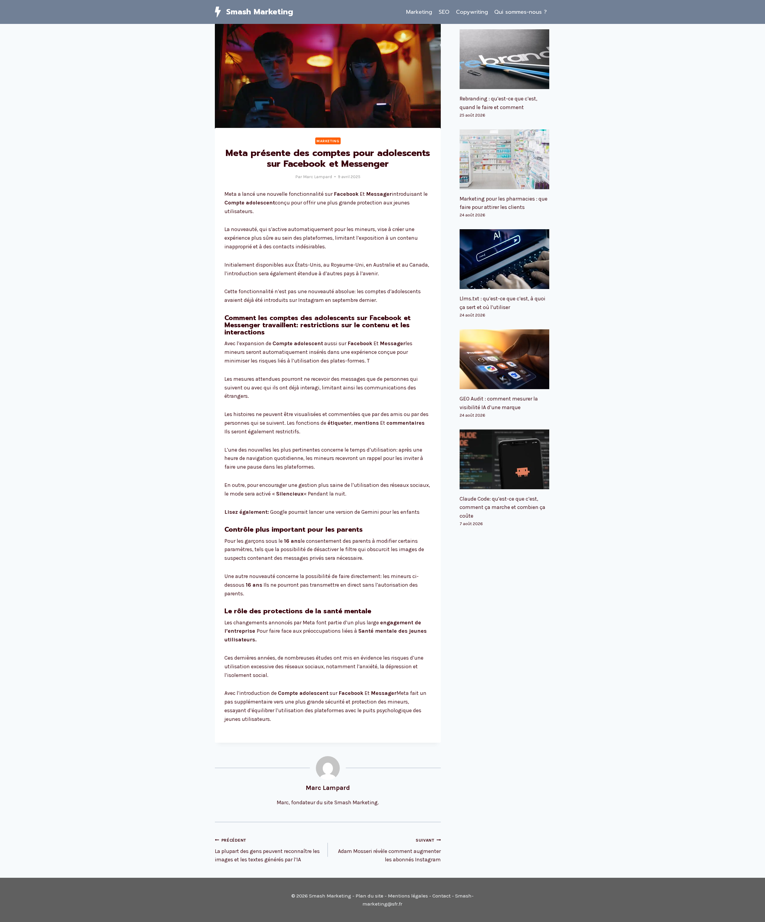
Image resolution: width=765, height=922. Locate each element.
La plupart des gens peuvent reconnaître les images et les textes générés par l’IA (267, 850)
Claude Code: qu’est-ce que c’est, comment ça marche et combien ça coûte (502, 507)
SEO (444, 12)
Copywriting (472, 12)
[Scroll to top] (751, 911)
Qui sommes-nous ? (520, 12)
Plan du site (369, 896)
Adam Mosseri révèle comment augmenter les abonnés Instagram (389, 850)
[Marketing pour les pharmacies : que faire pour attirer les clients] (505, 159)
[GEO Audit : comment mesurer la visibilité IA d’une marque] (505, 359)
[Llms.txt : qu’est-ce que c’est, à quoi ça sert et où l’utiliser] (505, 259)
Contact (441, 896)
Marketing (419, 12)
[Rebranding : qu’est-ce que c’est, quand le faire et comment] (505, 59)
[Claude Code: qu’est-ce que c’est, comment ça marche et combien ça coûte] (505, 459)
